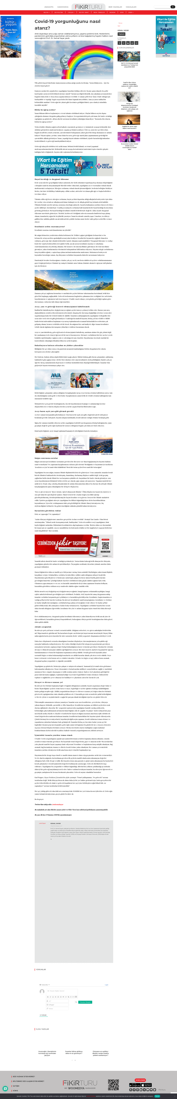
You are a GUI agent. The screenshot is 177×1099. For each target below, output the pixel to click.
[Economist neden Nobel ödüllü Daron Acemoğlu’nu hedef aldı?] (129, 137)
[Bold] (48, 997)
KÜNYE (15, 1091)
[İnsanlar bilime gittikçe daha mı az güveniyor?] (74, 1041)
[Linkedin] (128, 43)
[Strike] (55, 997)
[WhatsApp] (132, 43)
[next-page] (75, 1060)
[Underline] (53, 997)
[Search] (172, 6)
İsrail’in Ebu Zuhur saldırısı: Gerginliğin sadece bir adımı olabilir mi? (129, 85)
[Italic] (50, 997)
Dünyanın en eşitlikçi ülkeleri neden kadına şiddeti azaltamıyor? (100, 1053)
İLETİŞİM (16, 1086)
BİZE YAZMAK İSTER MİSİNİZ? (24, 1076)
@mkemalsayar (57, 804)
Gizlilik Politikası (90, 1096)
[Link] (68, 997)
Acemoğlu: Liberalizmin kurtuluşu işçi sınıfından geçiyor (47, 1053)
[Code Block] (66, 997)
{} (71, 996)
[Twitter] (51, 838)
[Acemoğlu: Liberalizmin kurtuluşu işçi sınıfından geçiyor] (47, 1041)
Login (106, 985)
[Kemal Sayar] (43, 891)
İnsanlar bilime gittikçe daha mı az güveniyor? (74, 1052)
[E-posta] (136, 43)
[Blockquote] (63, 997)
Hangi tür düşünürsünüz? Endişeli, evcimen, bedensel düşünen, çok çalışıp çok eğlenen (129, 107)
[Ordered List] (58, 997)
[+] (73, 996)
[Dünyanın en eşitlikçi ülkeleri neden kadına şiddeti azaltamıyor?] (100, 1041)
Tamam (157, 1096)
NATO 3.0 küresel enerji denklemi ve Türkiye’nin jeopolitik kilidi (129, 65)
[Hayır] (175, 1096)
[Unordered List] (60, 997)
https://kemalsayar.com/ (56, 826)
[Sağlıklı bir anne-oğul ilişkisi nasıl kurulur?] (129, 120)
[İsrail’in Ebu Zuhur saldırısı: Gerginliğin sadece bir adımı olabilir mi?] (129, 76)
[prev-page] (72, 1060)
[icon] (130, 1090)
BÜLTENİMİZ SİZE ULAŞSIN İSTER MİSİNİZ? (28, 1081)
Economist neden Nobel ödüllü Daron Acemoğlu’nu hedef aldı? (129, 146)
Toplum (121, 34)
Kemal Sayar (56, 823)
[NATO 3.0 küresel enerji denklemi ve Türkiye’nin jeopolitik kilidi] (129, 56)
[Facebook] (124, 43)
